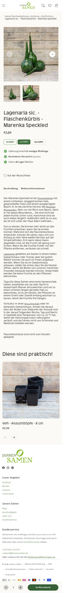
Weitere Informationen (33, 188)
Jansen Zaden (15, 564)
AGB (50, 564)
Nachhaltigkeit (9, 512)
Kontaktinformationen (15, 569)
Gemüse (6, 490)
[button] (3, 5)
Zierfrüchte (47, 16)
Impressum (10, 575)
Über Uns (7, 516)
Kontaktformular (31, 542)
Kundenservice (9, 520)
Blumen (6, 486)
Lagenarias (9, 254)
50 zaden (24, 142)
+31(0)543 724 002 (11, 550)
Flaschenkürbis (45, 198)
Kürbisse (35, 16)
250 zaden (38, 142)
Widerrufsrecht (36, 569)
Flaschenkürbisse (20, 16)
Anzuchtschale (31, 304)
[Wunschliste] (49, 5)
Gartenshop (8, 494)
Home (8, 16)
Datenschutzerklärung (35, 564)
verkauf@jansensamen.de (15, 553)
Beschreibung (11, 188)
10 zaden (10, 142)
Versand (49, 569)
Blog (4, 509)
